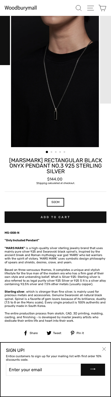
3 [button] (56, 152)
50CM (55, 202)
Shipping (41, 183)
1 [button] (47, 152)
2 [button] (52, 152)
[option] (55, 81)
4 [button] (60, 152)
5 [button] (65, 152)
